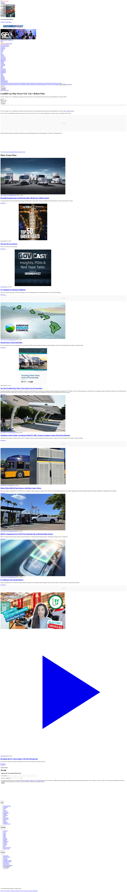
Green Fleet (3, 57)
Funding (2, 54)
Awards (44, 83)
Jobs (47, 83)
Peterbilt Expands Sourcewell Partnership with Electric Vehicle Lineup (25, 198)
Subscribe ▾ (3, 3)
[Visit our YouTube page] (5, 770)
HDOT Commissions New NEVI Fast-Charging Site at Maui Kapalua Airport (27, 534)
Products (20, 83)
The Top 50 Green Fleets (9, 244)
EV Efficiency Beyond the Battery (12, 580)
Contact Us (19, 84)
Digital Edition (8, 22)
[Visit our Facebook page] (1, 770)
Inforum (68, 111)
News (10, 1)
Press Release (41, 84)
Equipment (3, 47)
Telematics (3, 78)
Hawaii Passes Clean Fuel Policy (12, 342)
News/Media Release (11, 195)
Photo (17, 83)
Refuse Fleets (17, 151)
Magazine (24, 83)
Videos (14, 83)
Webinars (41, 83)
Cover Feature (6, 1)
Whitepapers (32, 83)
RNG (13, 151)
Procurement (3, 69)
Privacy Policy (47, 84)
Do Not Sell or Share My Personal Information (28, 890)
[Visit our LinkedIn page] (2, 770)
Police (2, 66)
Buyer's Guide (58, 83)
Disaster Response (4, 44)
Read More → (4, 203)
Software (2, 76)
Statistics (28, 83)
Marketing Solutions (25, 84)
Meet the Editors (9, 84)
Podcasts (37, 83)
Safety (2, 73)
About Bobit (69, 84)
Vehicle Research (4, 80)
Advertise (15, 84)
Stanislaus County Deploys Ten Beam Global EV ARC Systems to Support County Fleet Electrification (35, 435)
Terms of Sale (15, 890)
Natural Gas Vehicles (8, 151)
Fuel (1, 52)
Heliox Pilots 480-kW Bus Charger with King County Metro (21, 488)
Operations (3, 64)
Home (2, 90)
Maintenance (3, 59)
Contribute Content (34, 84)
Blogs (12, 83)
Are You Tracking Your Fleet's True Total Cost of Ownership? (21, 388)
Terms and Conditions (54, 84)
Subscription (3, 84)
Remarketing (3, 71)
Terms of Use (9, 890)
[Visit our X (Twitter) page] (3, 770)
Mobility (2, 61)
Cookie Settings (63, 84)
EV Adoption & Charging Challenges (13, 290)
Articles (12, 1)
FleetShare (3, 83)
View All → (3, 765)
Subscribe (3, 22)
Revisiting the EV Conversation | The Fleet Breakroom (19, 759)
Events (2, 49)
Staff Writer (9, 485)
